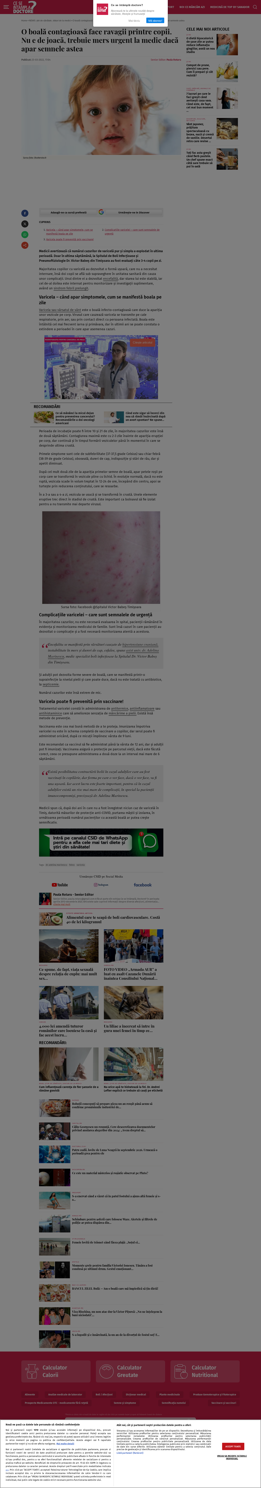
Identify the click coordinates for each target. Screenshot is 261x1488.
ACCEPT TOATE (233, 1446)
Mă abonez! (155, 20)
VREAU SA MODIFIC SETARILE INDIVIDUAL (232, 1457)
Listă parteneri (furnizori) (130, 1453)
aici (7, 1470)
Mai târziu (134, 20)
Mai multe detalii (65, 1443)
